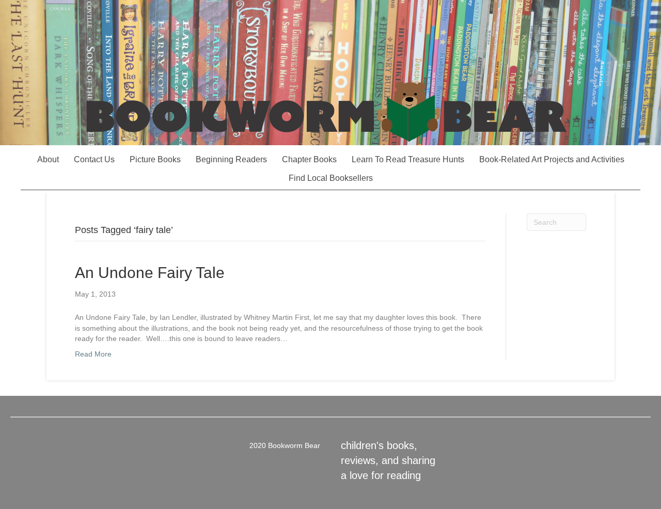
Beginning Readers (231, 159)
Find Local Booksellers (331, 178)
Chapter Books (309, 159)
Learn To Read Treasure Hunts (408, 159)
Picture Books (155, 159)
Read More (93, 354)
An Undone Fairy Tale (150, 272)
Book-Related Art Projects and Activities (551, 159)
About (48, 159)
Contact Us (94, 159)
